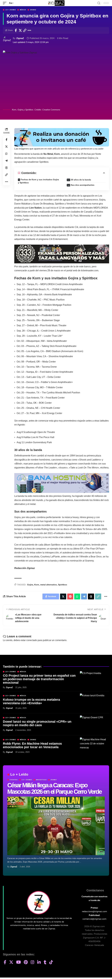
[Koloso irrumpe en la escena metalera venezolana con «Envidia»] (94, 702)
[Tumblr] (45, 962)
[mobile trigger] (5, 3)
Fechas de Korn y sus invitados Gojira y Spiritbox (38, 181)
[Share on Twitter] (20, 30)
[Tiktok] (51, 962)
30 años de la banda (81, 180)
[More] (29, 30)
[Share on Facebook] (16, 30)
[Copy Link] (25, 30)
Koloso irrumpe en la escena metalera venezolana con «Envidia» (31, 701)
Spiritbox (62, 584)
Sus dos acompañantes (82, 185)
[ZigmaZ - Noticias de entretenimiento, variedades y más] (56, 3)
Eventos (14, 780)
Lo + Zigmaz (10, 10)
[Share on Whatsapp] (6, 153)
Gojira (30, 584)
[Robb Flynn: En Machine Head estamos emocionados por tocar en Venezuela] (94, 746)
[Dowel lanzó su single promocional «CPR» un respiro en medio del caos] (94, 724)
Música (23, 10)
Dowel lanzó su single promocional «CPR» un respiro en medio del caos (37, 723)
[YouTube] (18, 962)
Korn (36, 584)
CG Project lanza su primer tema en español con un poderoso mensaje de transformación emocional (39, 679)
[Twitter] (11, 962)
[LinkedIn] (39, 962)
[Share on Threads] (6, 167)
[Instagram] (32, 962)
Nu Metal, (48, 154)
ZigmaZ (20, 38)
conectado (31, 640)
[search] (99, 3)
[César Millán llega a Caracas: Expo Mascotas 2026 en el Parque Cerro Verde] (56, 826)
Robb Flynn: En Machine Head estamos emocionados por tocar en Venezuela (32, 745)
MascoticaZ (41, 780)
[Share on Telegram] (6, 160)
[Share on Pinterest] (70, 596)
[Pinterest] (25, 962)
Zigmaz (33, 10)
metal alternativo (48, 584)
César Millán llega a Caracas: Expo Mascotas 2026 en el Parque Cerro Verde (54, 788)
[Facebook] (5, 962)
